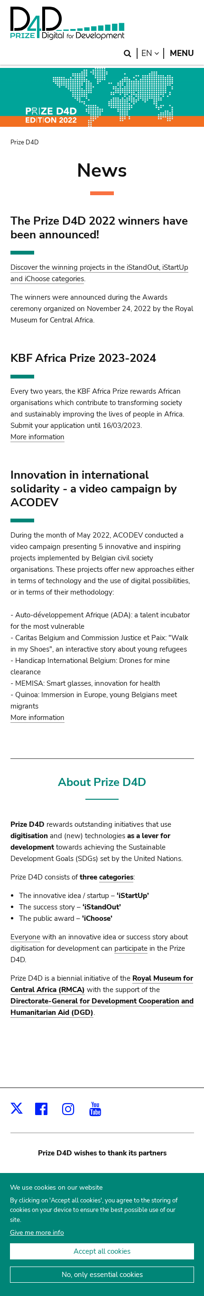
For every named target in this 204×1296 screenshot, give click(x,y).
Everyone (25, 937)
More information (37, 437)
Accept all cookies (102, 1251)
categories (116, 877)
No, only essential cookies (102, 1274)
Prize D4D (24, 142)
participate (131, 948)
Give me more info (37, 1232)
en (152, 53)
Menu (182, 53)
